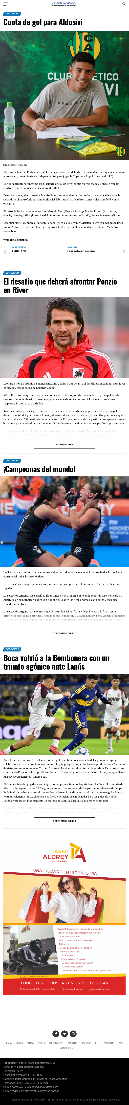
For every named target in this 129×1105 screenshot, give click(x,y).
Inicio (9, 1043)
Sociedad (86, 1043)
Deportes (73, 1043)
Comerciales (66, 1047)
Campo (30, 1043)
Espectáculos (56, 1043)
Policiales (109, 1043)
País (97, 1043)
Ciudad (41, 1043)
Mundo (19, 1043)
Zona (121, 1043)
